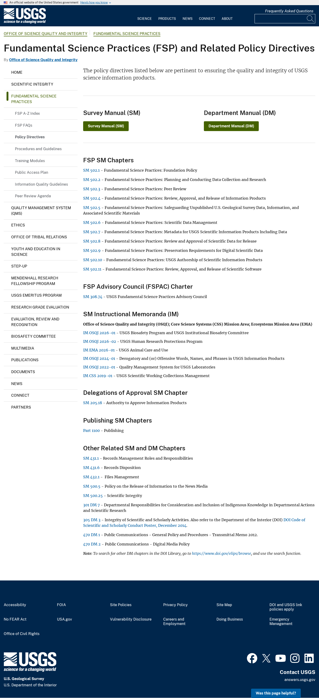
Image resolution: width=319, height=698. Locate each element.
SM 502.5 (91, 207)
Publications (25, 360)
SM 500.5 (91, 486)
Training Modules (30, 161)
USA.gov (64, 619)
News (187, 19)
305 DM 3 (91, 519)
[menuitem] (144, 16)
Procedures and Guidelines (38, 149)
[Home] (25, 22)
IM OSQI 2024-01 (99, 358)
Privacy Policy (175, 605)
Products (167, 19)
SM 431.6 (91, 467)
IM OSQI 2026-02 (99, 341)
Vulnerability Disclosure (131, 619)
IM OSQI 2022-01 (99, 367)
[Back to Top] (302, 681)
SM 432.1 (91, 477)
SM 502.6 (92, 222)
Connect (207, 19)
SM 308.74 (92, 296)
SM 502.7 (91, 231)
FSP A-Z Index (27, 113)
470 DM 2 (92, 544)
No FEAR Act (15, 619)
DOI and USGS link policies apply (285, 607)
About (227, 19)
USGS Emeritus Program (36, 295)
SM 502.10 (92, 259)
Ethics (18, 225)
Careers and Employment (174, 621)
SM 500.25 (93, 495)
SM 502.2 (91, 179)
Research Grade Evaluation (40, 307)
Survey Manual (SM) (106, 126)
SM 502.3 (91, 189)
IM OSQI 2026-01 (99, 332)
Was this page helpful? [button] (276, 693)
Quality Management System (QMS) (41, 211)
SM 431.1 (91, 458)
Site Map (224, 605)
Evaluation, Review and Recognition (35, 322)
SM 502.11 (92, 269)
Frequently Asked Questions (289, 11)
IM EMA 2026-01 (99, 350)
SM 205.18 (92, 402)
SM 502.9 (92, 250)
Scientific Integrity (32, 84)
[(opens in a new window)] (252, 657)
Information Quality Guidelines (41, 184)
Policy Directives (30, 137)
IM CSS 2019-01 (97, 375)
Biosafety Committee (33, 336)
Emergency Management (280, 621)
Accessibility (15, 605)
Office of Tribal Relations (39, 237)
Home (16, 72)
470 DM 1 (91, 534)
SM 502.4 (91, 198)
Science (144, 19)
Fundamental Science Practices (126, 33)
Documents (23, 372)
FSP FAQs (23, 125)
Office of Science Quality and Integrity (45, 33)
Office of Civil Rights (21, 634)
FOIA (61, 605)
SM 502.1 (91, 170)
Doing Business (229, 619)
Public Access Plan (31, 172)
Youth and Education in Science (35, 252)
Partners (21, 407)
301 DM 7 (91, 505)
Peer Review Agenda (33, 196)
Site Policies (120, 605)
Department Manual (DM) (231, 126)
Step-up (19, 266)
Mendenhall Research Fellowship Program (34, 281)
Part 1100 (91, 430)
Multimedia (22, 348)
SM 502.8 (91, 241)
